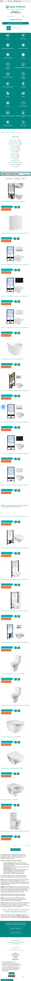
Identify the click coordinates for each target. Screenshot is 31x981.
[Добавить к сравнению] (15, 207)
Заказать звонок (15, 932)
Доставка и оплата (15, 954)
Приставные (14, 157)
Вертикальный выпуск (14, 142)
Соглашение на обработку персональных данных (15, 950)
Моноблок (14, 151)
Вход (11, 1)
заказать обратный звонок (15, 23)
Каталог (7, 132)
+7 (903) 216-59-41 (15, 19)
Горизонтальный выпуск (14, 143)
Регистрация (18, 1)
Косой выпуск (14, 147)
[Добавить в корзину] (19, 207)
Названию (17, 178)
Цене (23, 178)
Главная (2, 132)
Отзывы (15, 958)
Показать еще (15, 849)
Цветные (14, 166)
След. (28, 845)
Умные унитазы (14, 160)
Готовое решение (14, 145)
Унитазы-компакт (14, 164)
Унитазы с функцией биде (14, 162)
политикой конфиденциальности (11, 967)
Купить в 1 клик (6, 209)
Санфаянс (13, 132)
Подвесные (13, 155)
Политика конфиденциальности (15, 948)
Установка (15, 956)
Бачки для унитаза (13, 140)
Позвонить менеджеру (15, 928)
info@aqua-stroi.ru (25, 917)
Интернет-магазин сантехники (13, 942)
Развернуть (26, 174)
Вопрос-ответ (15, 959)
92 (25, 845)
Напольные (13, 153)
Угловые (14, 158)
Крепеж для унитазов (14, 149)
